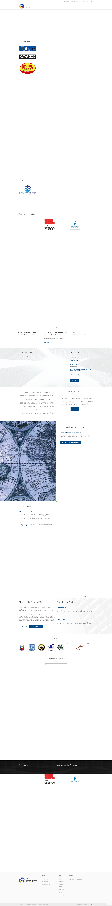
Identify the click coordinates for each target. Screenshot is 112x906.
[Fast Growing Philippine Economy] (56, 711)
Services (74, 6)
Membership (67, 6)
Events (55, 6)
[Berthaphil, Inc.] (87, 267)
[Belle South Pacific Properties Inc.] (75, 224)
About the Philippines (46, 884)
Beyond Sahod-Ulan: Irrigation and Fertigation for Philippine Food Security (81, 369)
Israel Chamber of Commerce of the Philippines (33, 904)
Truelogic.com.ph (84, 904)
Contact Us (90, 6)
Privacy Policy (61, 898)
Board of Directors (45, 881)
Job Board (60, 886)
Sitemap (43, 904)
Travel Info (82, 6)
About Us (48, 6)
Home (42, 6)
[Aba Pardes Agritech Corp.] (24, 267)
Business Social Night (75, 360)
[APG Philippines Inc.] (62, 267)
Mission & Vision (45, 879)
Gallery (60, 882)
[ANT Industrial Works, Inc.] (49, 224)
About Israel (44, 882)
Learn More (24, 626)
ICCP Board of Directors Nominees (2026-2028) (55, 332)
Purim (71, 356)
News (60, 6)
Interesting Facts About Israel (70, 442)
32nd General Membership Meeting (27, 332)
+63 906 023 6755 (78, 879)
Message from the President (47, 877)
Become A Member (36, 626)
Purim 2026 (72, 332)
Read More (20, 337)
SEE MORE (74, 380)
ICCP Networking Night (75, 375)
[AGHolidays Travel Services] (37, 267)
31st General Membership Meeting (78, 365)
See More (75, 409)
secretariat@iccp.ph (69, 1)
